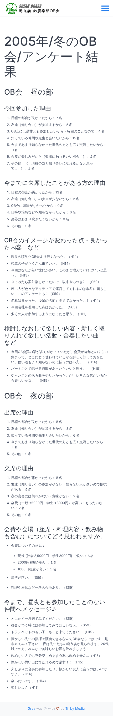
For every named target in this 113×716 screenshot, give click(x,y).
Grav (31, 708)
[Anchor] (22, 71)
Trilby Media (75, 708)
